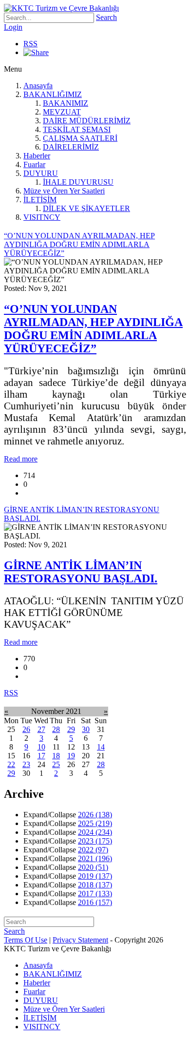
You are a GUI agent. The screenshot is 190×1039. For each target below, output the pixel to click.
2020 (93, 867)
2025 (95, 823)
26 (26, 729)
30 (86, 729)
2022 (93, 850)
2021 (95, 858)
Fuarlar (34, 164)
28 (56, 729)
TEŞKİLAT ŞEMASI (77, 129)
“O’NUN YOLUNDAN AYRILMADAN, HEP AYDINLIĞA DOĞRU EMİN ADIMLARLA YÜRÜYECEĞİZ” (93, 329)
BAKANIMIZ (65, 103)
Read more (21, 459)
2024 (95, 832)
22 (11, 764)
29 (71, 729)
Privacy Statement (80, 940)
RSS (30, 43)
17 (41, 755)
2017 (95, 893)
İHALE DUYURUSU (78, 182)
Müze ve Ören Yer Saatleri (64, 191)
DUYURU (40, 173)
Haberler (36, 156)
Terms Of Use (25, 940)
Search (106, 17)
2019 (95, 876)
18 (56, 755)
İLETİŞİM (40, 199)
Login (13, 27)
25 (56, 764)
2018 (95, 885)
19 (71, 755)
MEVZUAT (62, 112)
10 (41, 747)
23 (26, 764)
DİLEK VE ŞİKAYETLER (86, 208)
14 (101, 747)
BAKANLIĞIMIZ (52, 94)
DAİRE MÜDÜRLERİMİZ (87, 120)
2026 (95, 814)
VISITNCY (41, 217)
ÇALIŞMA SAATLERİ (80, 138)
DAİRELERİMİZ (71, 147)
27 (41, 729)
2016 (95, 902)
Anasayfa (38, 85)
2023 (95, 841)
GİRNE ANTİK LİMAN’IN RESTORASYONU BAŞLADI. (80, 572)
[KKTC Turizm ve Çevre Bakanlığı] (61, 8)
